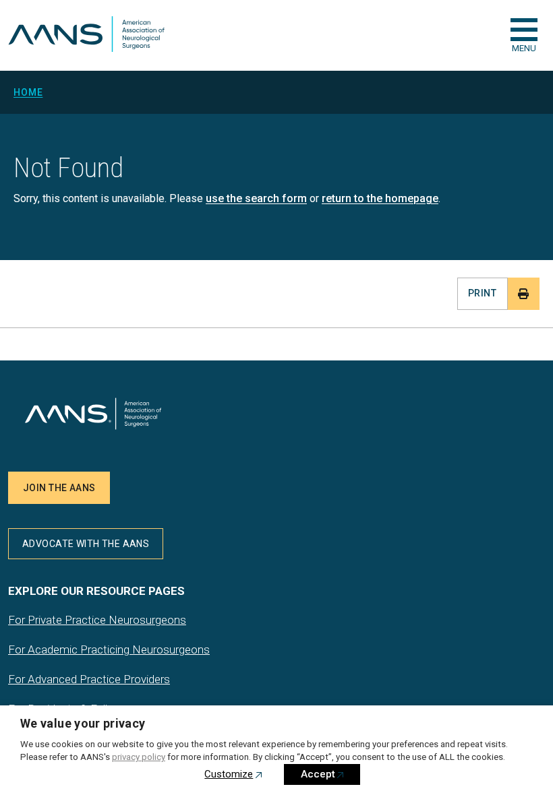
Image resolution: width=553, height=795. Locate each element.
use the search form (256, 198)
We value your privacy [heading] (83, 723)
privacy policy (138, 757)
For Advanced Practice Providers (89, 679)
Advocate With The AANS (85, 543)
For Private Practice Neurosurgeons (97, 620)
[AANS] (86, 35)
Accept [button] (318, 774)
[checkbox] (524, 29)
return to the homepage (380, 198)
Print (482, 293)
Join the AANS (59, 487)
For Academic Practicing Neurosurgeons (109, 649)
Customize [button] (228, 774)
